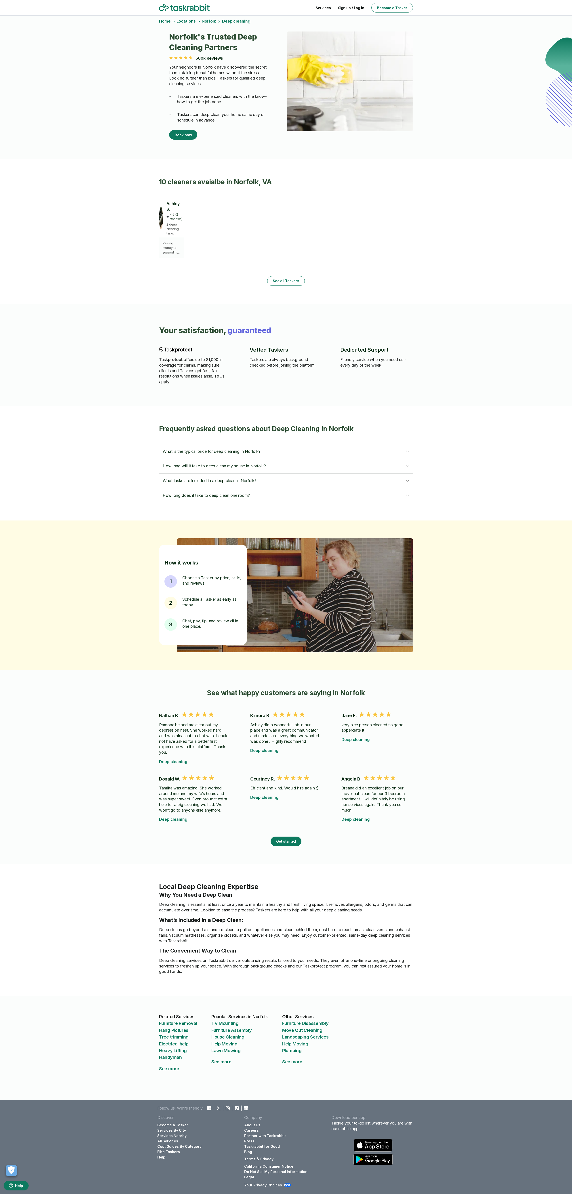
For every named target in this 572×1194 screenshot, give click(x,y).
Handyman (170, 1057)
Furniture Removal (178, 1023)
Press (249, 1141)
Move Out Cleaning (302, 1030)
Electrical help (174, 1044)
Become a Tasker (392, 8)
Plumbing (292, 1050)
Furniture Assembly (231, 1030)
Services (323, 8)
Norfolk (209, 21)
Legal (249, 1177)
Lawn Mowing (226, 1050)
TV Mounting (225, 1023)
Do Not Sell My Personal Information (275, 1171)
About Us (252, 1125)
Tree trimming (174, 1037)
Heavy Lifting (173, 1050)
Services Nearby (172, 1135)
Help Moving (224, 1044)
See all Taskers (286, 281)
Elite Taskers (168, 1152)
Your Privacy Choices (263, 1185)
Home (164, 21)
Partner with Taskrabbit (265, 1135)
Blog (248, 1152)
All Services (167, 1141)
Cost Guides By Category (179, 1146)
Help (19, 1186)
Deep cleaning (173, 761)
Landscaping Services (305, 1037)
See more (169, 1068)
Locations (186, 21)
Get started (286, 841)
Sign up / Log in (351, 8)
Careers (251, 1130)
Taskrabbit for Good (262, 1146)
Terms (249, 1159)
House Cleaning (227, 1037)
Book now (183, 135)
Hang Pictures (173, 1030)
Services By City (171, 1130)
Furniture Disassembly (305, 1023)
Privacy (266, 1159)
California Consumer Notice (268, 1166)
